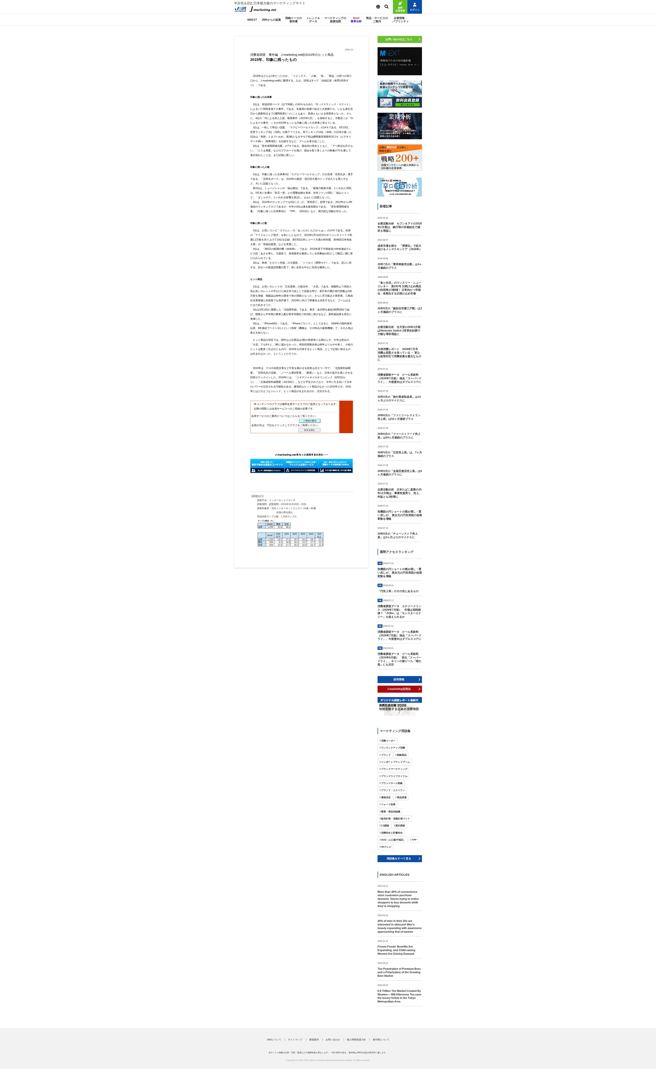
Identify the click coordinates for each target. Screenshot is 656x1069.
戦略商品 (402, 755)
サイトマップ (295, 1039)
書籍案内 (314, 1039)
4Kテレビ (386, 846)
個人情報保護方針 (356, 1039)
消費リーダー (388, 740)
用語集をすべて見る (399, 858)
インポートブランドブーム (395, 762)
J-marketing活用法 (399, 689)
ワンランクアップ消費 (393, 747)
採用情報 (398, 679)
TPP (414, 839)
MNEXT (252, 19)
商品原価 (402, 797)
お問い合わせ (333, 1039)
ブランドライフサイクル (394, 776)
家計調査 (400, 825)
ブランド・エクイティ (393, 790)
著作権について (381, 1039)
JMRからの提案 (271, 19)
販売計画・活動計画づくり (395, 818)
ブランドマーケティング (394, 769)
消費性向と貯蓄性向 (392, 832)
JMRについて (274, 1039)
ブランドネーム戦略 (392, 783)
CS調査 (385, 825)
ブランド (386, 755)
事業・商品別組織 (390, 811)
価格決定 (386, 797)
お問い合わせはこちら (399, 39)
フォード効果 (388, 804)
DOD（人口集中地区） (393, 839)
